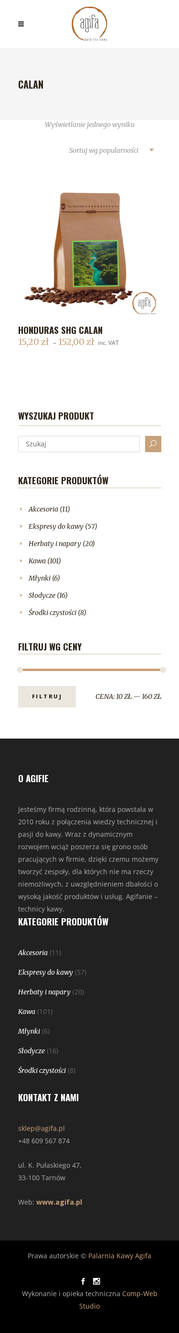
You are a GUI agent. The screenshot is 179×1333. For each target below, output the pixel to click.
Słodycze (42, 595)
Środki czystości (52, 612)
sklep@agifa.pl (41, 1128)
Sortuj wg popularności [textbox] (103, 150)
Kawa (37, 561)
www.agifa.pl (59, 1202)
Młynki (40, 578)
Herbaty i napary (55, 543)
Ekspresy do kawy (56, 526)
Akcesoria (43, 509)
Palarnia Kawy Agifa (119, 1255)
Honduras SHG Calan (60, 329)
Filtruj (47, 696)
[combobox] (111, 151)
